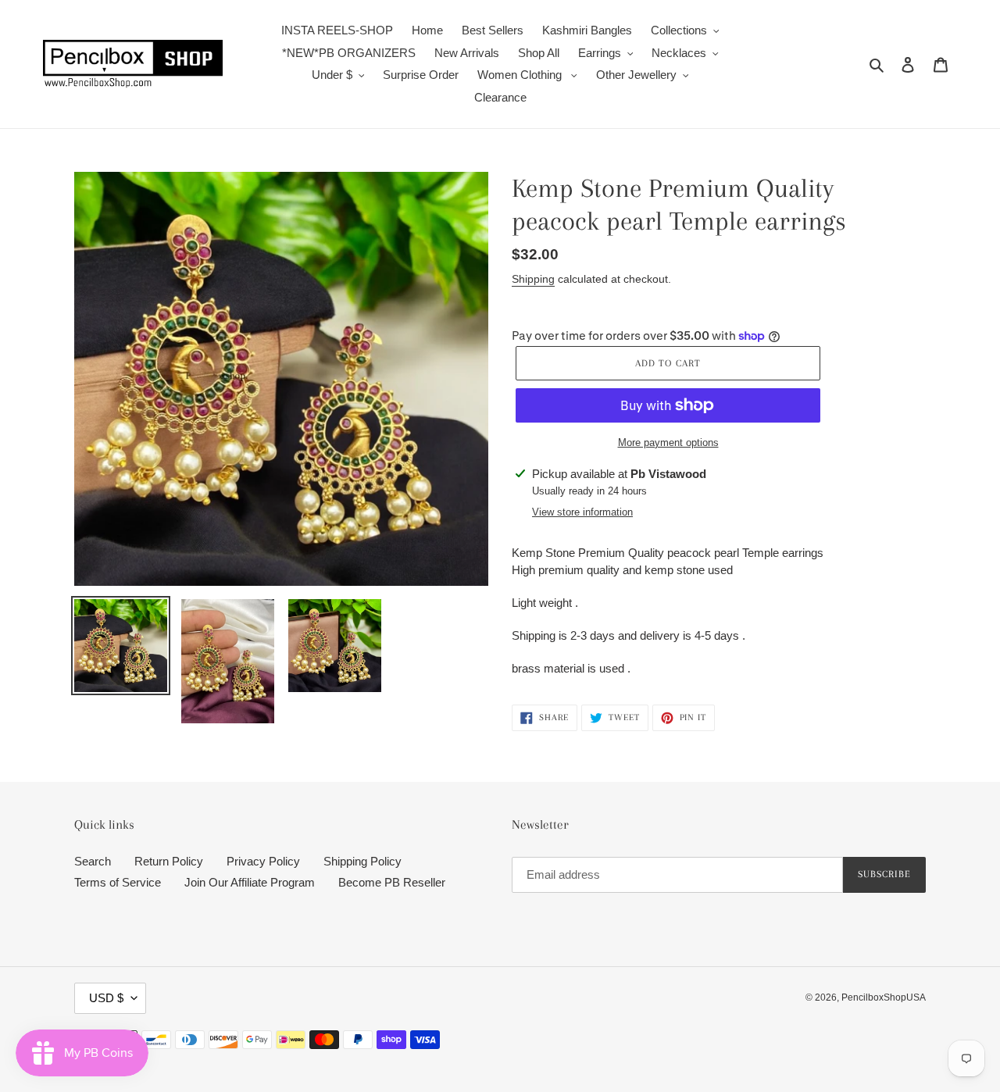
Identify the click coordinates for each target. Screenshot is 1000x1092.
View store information (582, 512)
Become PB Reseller (391, 882)
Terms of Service (117, 882)
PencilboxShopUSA (883, 997)
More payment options (668, 442)
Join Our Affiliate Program (249, 882)
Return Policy (168, 861)
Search (92, 861)
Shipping (533, 279)
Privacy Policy (263, 861)
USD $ (106, 998)
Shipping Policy (362, 861)
